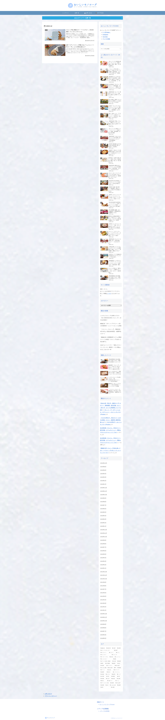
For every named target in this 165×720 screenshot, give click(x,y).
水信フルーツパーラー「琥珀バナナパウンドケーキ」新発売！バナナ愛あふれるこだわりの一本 (110, 347)
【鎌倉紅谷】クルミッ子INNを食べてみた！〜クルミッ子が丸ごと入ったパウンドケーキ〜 (110, 450)
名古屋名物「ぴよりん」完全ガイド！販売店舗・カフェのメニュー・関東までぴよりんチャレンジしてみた (110, 430)
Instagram (105, 34)
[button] (120, 49)
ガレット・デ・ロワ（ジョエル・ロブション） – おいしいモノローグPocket (110, 412)
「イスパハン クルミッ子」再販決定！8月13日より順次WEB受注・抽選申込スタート (110, 331)
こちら (109, 293)
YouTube (105, 36)
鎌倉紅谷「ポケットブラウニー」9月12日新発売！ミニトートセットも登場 (110, 324)
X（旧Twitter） (107, 32)
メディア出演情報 (104, 711)
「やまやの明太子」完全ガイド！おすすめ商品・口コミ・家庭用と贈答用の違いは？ (110, 420)
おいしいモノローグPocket (107, 704)
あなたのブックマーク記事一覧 (82, 18)
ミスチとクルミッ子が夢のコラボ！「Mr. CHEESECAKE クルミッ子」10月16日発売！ (110, 318)
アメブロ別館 (106, 39)
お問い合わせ (48, 693)
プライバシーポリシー (51, 696)
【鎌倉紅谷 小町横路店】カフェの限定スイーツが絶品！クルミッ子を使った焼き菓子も (110, 339)
